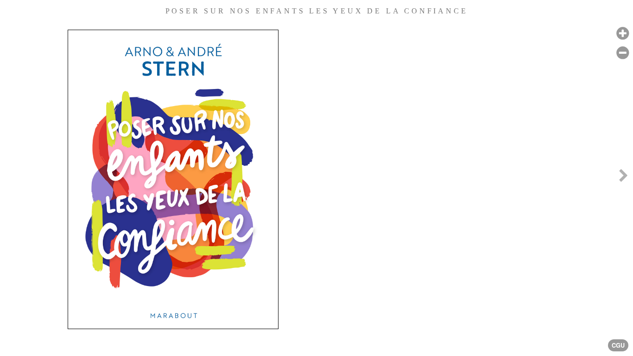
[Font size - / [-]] (622, 53)
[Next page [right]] (623, 178)
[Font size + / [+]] (622, 33)
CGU (618, 345)
